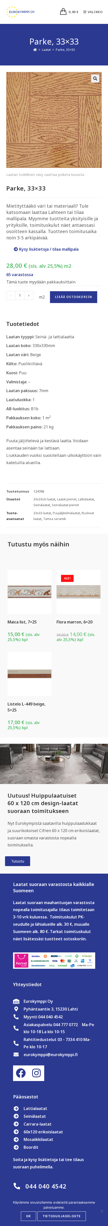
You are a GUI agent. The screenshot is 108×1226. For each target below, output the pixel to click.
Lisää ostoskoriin (73, 297)
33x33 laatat (42, 513)
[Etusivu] (35, 49)
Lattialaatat (86, 499)
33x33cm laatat (44, 499)
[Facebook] (21, 1073)
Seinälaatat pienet (65, 505)
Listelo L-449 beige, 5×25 (26, 707)
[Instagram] (36, 1073)
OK (28, 1216)
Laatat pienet (66, 499)
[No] (101, 1211)
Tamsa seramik (54, 518)
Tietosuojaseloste (62, 1216)
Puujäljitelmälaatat (66, 513)
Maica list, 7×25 (22, 622)
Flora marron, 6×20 (74, 622)
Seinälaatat (41, 505)
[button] (95, 79)
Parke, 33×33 (65, 49)
